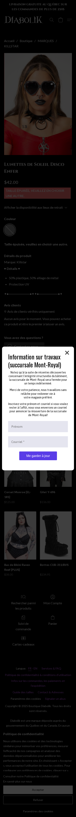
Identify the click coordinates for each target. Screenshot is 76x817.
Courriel (18, 442)
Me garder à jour (38, 456)
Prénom (16, 426)
